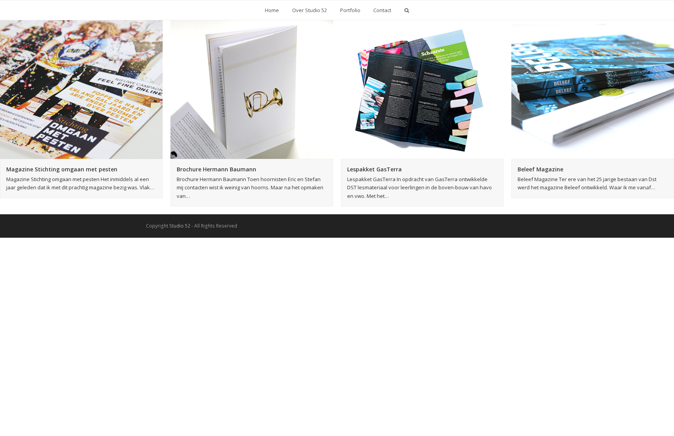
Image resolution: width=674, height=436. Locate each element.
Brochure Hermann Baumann (216, 169)
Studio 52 (179, 225)
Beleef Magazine (540, 169)
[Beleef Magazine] (592, 89)
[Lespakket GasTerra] (422, 89)
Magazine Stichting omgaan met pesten (61, 169)
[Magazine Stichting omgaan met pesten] (81, 89)
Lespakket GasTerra (374, 169)
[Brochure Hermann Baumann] (251, 89)
